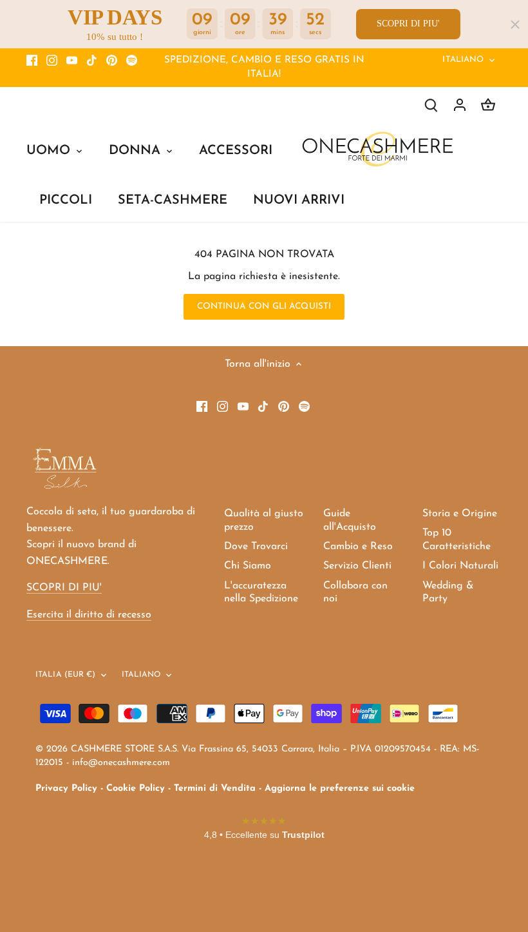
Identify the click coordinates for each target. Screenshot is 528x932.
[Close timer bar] (515, 24)
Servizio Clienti (357, 566)
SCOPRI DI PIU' (408, 23)
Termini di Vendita (215, 788)
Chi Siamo (247, 566)
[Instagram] (51, 60)
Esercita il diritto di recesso (88, 615)
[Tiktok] (91, 60)
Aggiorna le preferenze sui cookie (340, 788)
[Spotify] (131, 60)
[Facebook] (31, 60)
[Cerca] (431, 104)
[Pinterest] (111, 60)
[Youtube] (71, 60)
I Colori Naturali (460, 566)
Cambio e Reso (358, 546)
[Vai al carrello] (488, 104)
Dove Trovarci (256, 546)
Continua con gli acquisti (264, 306)
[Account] (460, 104)
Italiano (463, 59)
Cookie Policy (135, 788)
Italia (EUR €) (65, 675)
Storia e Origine (459, 514)
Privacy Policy (66, 788)
